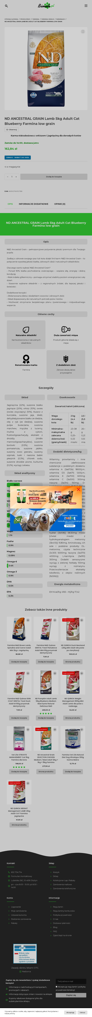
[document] (46, 508)
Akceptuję (70, 1012)
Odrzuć (82, 1012)
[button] (78, 489)
